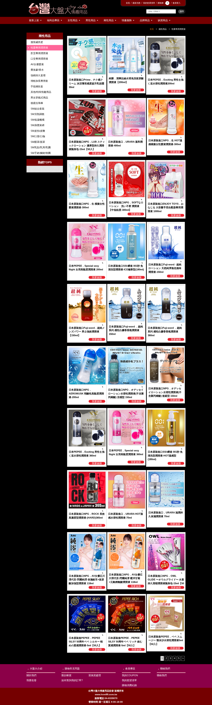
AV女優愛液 (37, 64)
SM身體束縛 (37, 125)
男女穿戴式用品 (39, 97)
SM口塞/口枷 (38, 136)
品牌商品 (145, 20)
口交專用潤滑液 (39, 58)
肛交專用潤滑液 (39, 53)
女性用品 (73, 20)
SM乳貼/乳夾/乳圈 (41, 147)
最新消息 (136, 3)
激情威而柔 (37, 42)
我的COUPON (130, 675)
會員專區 (130, 668)
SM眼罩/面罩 (38, 141)
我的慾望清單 (149, 3)
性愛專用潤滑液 (179, 29)
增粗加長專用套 (39, 80)
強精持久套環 (38, 75)
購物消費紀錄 (129, 685)
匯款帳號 (66, 675)
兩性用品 (109, 20)
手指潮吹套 (37, 86)
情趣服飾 (127, 20)
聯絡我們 (165, 668)
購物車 (163, 3)
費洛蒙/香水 (37, 69)
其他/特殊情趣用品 (41, 92)
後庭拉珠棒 (37, 103)
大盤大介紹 (36, 668)
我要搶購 (97, 91)
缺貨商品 (163, 20)
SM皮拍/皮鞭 (38, 130)
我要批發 (31, 680)
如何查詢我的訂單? (72, 680)
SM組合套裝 (37, 108)
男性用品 (91, 20)
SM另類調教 (37, 114)
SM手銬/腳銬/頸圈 (41, 153)
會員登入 (177, 3)
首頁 (128, 3)
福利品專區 (53, 20)
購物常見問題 (72, 668)
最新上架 (34, 20)
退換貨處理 (94, 675)
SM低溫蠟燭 (37, 119)
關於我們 (31, 675)
